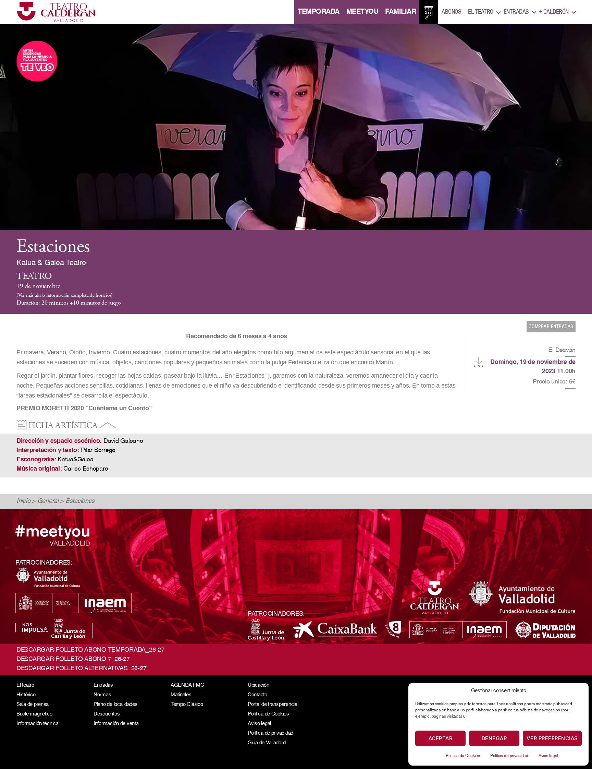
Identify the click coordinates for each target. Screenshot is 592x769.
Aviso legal (548, 756)
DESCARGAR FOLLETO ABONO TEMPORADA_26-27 (90, 650)
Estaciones (80, 501)
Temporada (319, 12)
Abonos (451, 12)
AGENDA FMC (187, 685)
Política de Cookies (463, 756)
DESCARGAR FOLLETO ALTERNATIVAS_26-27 (81, 669)
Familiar (400, 12)
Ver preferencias (552, 738)
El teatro (25, 685)
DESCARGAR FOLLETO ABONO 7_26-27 (73, 659)
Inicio (23, 501)
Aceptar (441, 738)
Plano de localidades (116, 704)
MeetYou (362, 12)
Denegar (494, 738)
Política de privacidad (509, 756)
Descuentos (107, 714)
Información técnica (37, 723)
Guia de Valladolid (267, 743)
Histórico (26, 695)
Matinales (181, 695)
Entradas (516, 12)
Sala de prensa (32, 704)
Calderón (554, 12)
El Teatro (480, 12)
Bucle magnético (34, 714)
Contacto (257, 695)
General (48, 501)
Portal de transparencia (272, 704)
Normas (102, 695)
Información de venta (116, 723)
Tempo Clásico (187, 704)
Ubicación (258, 685)
